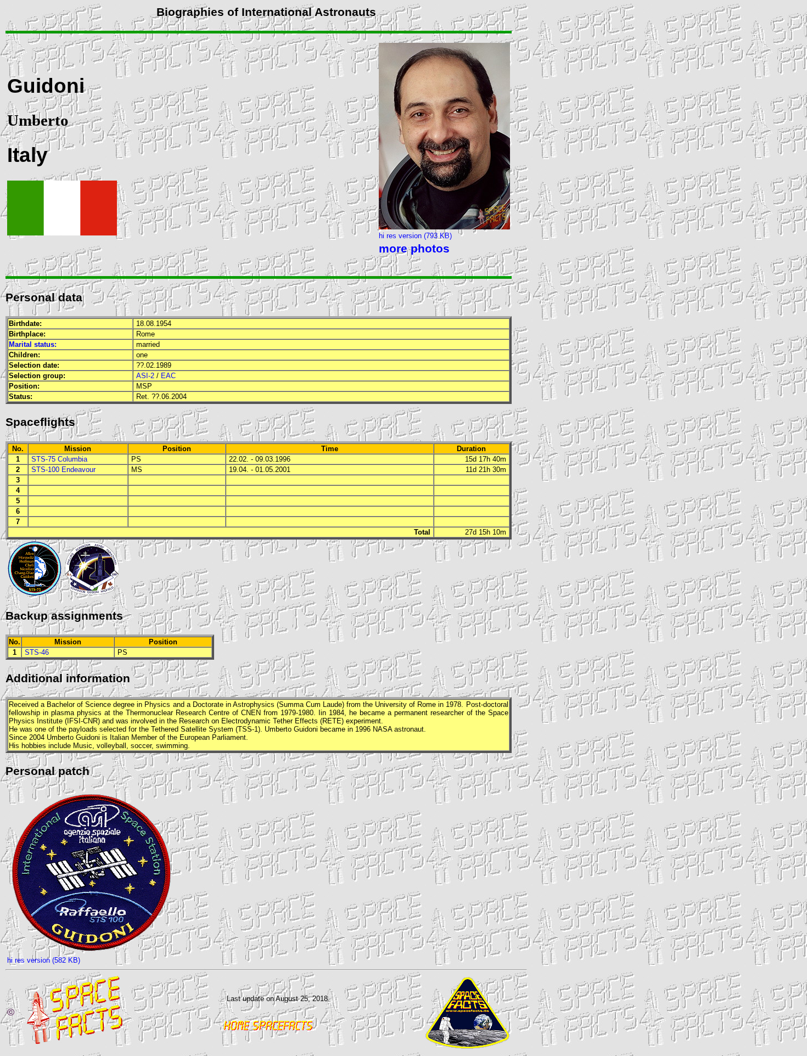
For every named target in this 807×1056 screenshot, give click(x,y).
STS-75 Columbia (59, 459)
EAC (168, 376)
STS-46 (37, 652)
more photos (414, 248)
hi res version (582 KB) (43, 960)
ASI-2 (145, 376)
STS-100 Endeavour (63, 469)
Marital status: (33, 344)
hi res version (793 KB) (415, 236)
